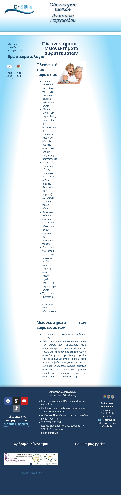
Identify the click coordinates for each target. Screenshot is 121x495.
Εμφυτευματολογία (25, 56)
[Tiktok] (16, 408)
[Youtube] (24, 401)
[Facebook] (8, 401)
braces (101, 419)
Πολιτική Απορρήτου (31, 473)
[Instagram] (16, 401)
